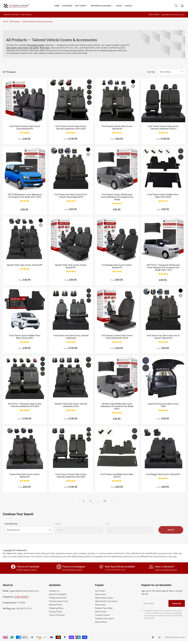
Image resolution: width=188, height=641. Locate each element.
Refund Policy (55, 604)
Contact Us (54, 590)
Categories (67, 6)
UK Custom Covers (178, 637)
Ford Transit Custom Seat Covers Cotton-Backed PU (24, 127)
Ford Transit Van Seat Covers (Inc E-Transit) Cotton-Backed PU (71, 195)
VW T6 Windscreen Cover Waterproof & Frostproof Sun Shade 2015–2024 (25, 195)
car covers (34, 47)
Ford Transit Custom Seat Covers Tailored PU (117, 127)
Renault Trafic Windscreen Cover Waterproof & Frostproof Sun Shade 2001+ (117, 406)
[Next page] (112, 501)
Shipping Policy (56, 608)
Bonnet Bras (101, 621)
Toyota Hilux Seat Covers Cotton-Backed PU (24, 475)
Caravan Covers (102, 615)
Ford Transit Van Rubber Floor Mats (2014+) (117, 475)
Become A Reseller (57, 594)
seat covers (11, 47)
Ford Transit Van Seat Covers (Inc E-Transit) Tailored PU (163, 336)
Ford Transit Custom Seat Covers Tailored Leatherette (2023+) (163, 127)
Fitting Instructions (58, 597)
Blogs (119, 6)
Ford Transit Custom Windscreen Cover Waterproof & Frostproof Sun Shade (117, 197)
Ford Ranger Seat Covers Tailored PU (163, 474)
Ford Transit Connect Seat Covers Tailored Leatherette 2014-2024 (70, 475)
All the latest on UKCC (27, 569)
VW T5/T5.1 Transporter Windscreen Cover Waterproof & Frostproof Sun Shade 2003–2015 (163, 267)
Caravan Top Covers (104, 618)
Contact (128, 6)
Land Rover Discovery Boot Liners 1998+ (163, 405)
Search (171, 529)
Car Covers (100, 590)
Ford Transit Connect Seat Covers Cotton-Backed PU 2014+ (117, 336)
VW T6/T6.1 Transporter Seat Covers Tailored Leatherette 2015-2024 (25, 405)
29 (104, 500)
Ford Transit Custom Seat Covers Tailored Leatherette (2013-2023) (71, 127)
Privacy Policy (55, 611)
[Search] (176, 6)
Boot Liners (100, 604)
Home (56, 6)
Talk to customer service (166, 569)
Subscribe (176, 603)
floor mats (45, 47)
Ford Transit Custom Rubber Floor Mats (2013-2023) (163, 195)
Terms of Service (57, 615)
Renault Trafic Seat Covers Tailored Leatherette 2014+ (71, 405)
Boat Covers (101, 611)
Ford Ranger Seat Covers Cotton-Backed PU (117, 266)
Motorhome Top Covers (106, 601)
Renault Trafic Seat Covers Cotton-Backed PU (71, 266)
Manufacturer (11, 523)
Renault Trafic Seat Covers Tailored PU (24, 265)
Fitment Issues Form (58, 601)
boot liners (23, 47)
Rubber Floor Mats (104, 608)
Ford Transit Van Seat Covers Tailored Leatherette (71, 336)
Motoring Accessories (101, 6)
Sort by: (151, 72)
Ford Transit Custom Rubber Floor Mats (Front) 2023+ (24, 336)
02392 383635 (153, 14)
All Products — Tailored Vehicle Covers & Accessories (31, 21)
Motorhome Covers (104, 597)
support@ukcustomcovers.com (173, 14)
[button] (25, 132)
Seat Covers (80, 6)
